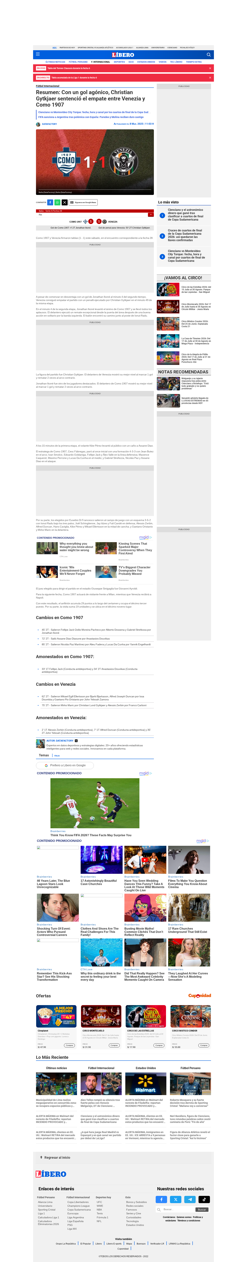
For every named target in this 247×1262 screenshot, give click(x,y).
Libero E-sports (114, 1243)
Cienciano (172, 48)
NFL (99, 1221)
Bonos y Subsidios (136, 1202)
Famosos (131, 1209)
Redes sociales (134, 1205)
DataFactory (49, 124)
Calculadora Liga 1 (48, 1217)
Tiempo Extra (194, 62)
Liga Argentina (75, 1217)
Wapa (129, 1243)
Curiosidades (133, 1217)
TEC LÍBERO (176, 62)
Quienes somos (184, 1217)
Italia (57, 755)
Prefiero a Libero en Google (68, 765)
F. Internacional (100, 62)
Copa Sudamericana (79, 1209)
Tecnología (132, 1221)
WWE (100, 1205)
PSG (70, 1225)
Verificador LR (157, 1243)
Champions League (78, 1205)
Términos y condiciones (188, 1220)
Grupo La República (66, 1243)
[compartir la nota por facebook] (50, 202)
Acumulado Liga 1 (124, 48)
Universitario (158, 48)
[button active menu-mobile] (38, 55)
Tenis (100, 1213)
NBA (99, 1209)
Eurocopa (72, 1213)
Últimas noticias (55, 62)
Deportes (119, 62)
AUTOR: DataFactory (59, 740)
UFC (99, 1202)
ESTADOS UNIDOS (146, 62)
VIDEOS (162, 62)
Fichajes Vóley (187, 48)
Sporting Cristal (46, 1209)
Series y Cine (133, 1213)
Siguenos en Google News (85, 202)
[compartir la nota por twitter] (64, 202)
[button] (208, 54)
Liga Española (75, 1221)
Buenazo (141, 1243)
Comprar (69, 1045)
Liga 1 (41, 1213)
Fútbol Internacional (47, 86)
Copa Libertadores (78, 1202)
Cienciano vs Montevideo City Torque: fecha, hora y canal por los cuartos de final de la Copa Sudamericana (99, 112)
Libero (98, 1243)
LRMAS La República (179, 1243)
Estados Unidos (135, 1225)
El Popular (85, 1243)
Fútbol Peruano (78, 62)
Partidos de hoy (67, 48)
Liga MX (72, 1228)
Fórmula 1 (102, 1217)
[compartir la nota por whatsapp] (57, 202)
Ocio (131, 62)
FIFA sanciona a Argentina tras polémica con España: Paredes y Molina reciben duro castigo (91, 117)
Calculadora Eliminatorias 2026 (48, 1223)
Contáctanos (169, 1217)
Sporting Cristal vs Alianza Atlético (95, 48)
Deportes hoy (103, 1197)
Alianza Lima (142, 48)
